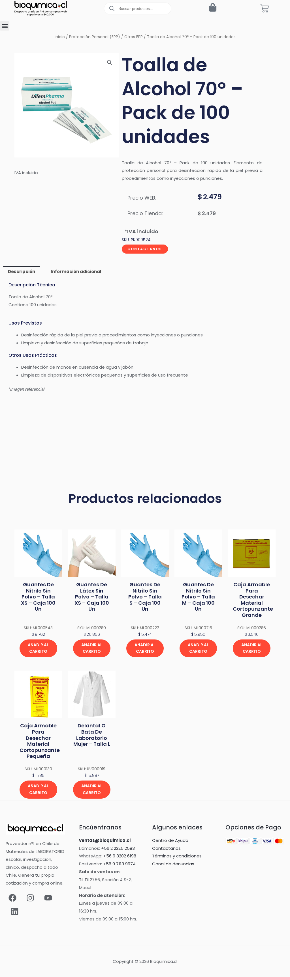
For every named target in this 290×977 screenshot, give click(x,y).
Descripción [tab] (21, 271)
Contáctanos (144, 249)
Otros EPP (133, 37)
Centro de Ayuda (170, 840)
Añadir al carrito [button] (38, 648)
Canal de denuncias (173, 864)
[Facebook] (12, 898)
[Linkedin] (15, 911)
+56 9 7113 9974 (119, 864)
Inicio (60, 37)
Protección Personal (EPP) (94, 37)
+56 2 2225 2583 (118, 848)
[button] (4, 26)
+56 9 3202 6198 (119, 856)
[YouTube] (48, 898)
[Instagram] (30, 898)
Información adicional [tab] (76, 271)
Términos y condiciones (177, 856)
